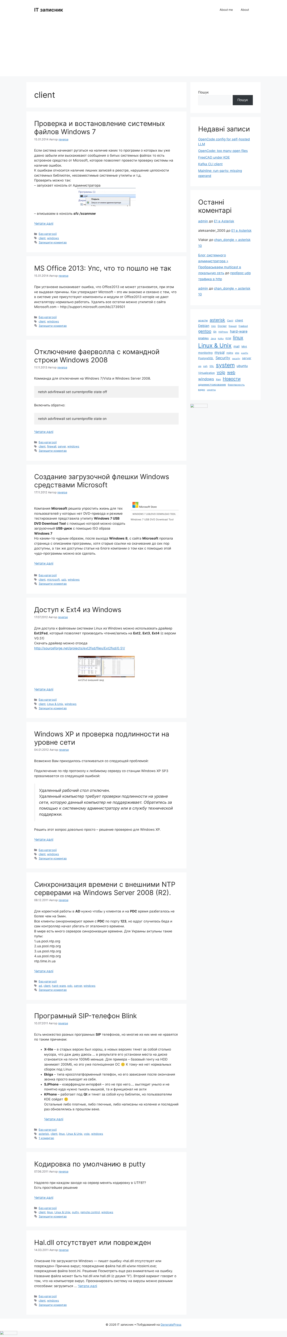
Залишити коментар (53, 242)
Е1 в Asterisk (224, 221)
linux (62, 1133)
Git (215, 331)
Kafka (221, 338)
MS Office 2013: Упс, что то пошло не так (102, 268)
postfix (244, 353)
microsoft (53, 579)
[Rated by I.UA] (199, 407)
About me (226, 10)
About (245, 10)
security (236, 358)
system (225, 365)
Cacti (230, 320)
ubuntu (242, 366)
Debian (203, 326)
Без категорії (48, 233)
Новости (232, 378)
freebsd (243, 326)
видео (201, 389)
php (237, 353)
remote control (90, 1212)
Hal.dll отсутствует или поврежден (92, 1242)
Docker (222, 326)
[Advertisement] (143, 49)
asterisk (44, 1133)
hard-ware (59, 985)
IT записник (48, 10)
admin (203, 221)
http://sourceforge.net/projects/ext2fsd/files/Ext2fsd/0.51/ (79, 648)
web (231, 372)
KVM (228, 338)
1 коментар (46, 1138)
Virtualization (206, 372)
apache (203, 320)
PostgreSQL (206, 358)
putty (75, 1212)
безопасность (236, 384)
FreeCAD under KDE (214, 157)
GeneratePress (170, 1324)
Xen (218, 379)
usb (63, 579)
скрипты (211, 390)
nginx (229, 352)
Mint (244, 346)
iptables (203, 338)
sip (199, 366)
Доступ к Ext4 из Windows (77, 609)
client (42, 238)
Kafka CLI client (210, 164)
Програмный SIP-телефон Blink (85, 1016)
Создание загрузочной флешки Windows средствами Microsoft (101, 480)
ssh (205, 366)
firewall (51, 446)
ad (40, 985)
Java (213, 338)
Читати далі (43, 223)
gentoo (204, 331)
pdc (69, 985)
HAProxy (223, 331)
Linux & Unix (55, 704)
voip (87, 1133)
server (62, 446)
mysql (220, 352)
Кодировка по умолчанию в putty (89, 1164)
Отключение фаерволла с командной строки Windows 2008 (97, 355)
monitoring (205, 353)
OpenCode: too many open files (223, 151)
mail (237, 346)
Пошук (203, 92)
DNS (213, 326)
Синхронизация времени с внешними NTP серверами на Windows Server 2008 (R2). (104, 888)
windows (53, 238)
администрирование (212, 384)
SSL (211, 366)
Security (223, 358)
